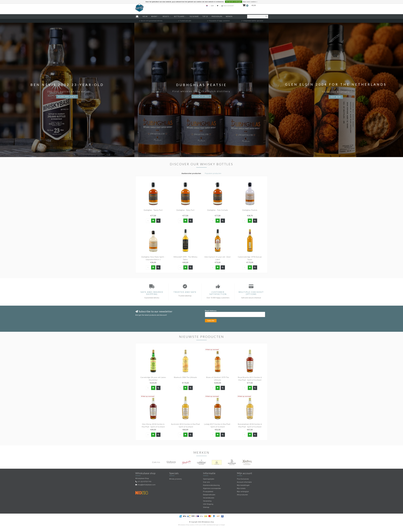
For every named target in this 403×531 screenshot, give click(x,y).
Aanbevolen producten (191, 173)
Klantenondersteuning (211, 485)
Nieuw (145, 16)
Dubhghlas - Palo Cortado (217, 210)
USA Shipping (208, 504)
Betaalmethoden (209, 495)
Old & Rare (194, 16)
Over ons (206, 482)
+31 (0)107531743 (144, 481)
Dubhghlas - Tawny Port (153, 210)
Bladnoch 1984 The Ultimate (185, 377)
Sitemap (206, 507)
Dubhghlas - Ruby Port (185, 210)
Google (223, 524)
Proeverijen (217, 16)
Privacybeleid (208, 491)
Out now (336, 97)
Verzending (207, 501)
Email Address (211, 311)
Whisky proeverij (175, 479)
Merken (229, 16)
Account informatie (244, 482)
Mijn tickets (241, 488)
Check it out (201, 96)
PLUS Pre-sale (67, 96)
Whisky (154, 16)
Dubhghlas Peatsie (249, 210)
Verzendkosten (208, 498)
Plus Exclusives (243, 479)
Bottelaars (179, 16)
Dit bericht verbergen (233, 2)
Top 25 (205, 16)
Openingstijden (208, 479)
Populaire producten (213, 173)
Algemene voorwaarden (212, 488)
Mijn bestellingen (243, 485)
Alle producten (242, 495)
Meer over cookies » (250, 2)
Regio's (166, 16)
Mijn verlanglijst (243, 491)
